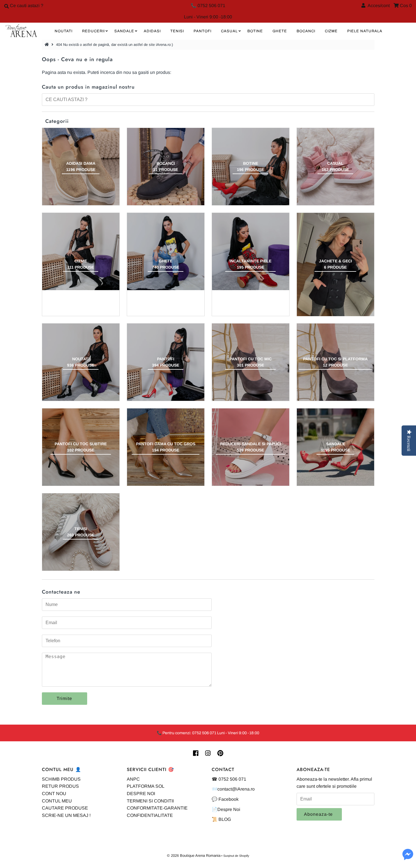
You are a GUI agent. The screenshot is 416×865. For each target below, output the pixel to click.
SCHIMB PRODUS (61, 779)
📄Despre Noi (226, 809)
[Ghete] (165, 251)
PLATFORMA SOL (145, 786)
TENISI (177, 31)
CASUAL (229, 31)
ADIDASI (152, 31)
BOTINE (255, 31)
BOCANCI (306, 31)
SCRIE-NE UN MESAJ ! (66, 815)
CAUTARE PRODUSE (65, 808)
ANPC (133, 779)
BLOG (224, 819)
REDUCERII (93, 31)
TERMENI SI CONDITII (150, 800)
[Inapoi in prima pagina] (47, 44)
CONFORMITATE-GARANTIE (157, 808)
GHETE (280, 31)
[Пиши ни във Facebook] (408, 858)
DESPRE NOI (141, 793)
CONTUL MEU (57, 800)
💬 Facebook (225, 799)
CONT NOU (54, 793)
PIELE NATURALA (364, 31)
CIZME (331, 31)
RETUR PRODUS (60, 786)
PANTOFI (202, 31)
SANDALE (124, 31)
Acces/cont (377, 5)
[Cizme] (80, 251)
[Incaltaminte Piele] (250, 251)
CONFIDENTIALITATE (150, 815)
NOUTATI (63, 31)
